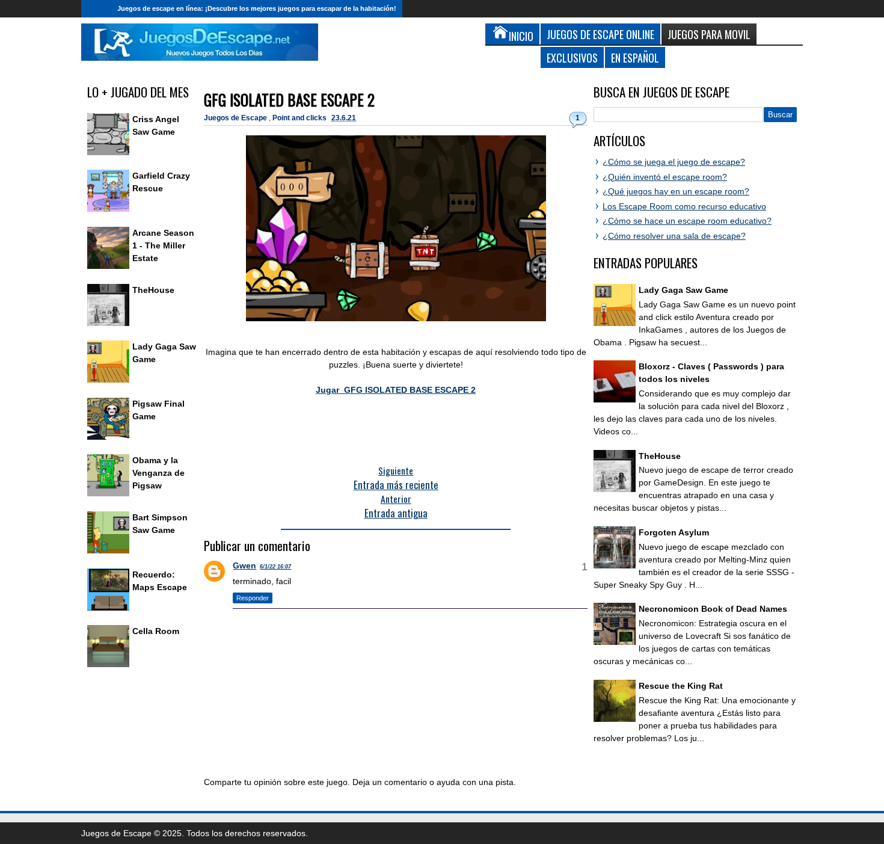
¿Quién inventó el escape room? (665, 177)
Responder (252, 598)
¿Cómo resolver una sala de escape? (674, 236)
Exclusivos (572, 57)
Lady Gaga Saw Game (683, 290)
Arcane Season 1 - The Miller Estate (163, 245)
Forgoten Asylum (674, 532)
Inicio (96, 8)
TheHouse (153, 290)
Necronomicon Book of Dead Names (713, 609)
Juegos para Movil (709, 34)
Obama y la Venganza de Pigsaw (158, 472)
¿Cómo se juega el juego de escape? (674, 162)
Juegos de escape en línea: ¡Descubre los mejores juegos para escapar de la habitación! (256, 8)
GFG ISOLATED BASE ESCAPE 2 (289, 99)
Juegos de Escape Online (600, 34)
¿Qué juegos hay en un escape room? (676, 191)
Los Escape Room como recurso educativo (684, 206)
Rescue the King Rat (681, 686)
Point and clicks (300, 118)
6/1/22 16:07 (275, 567)
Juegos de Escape (236, 118)
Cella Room (155, 631)
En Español (635, 57)
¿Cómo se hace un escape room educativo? (687, 221)
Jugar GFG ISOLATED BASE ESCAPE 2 (396, 390)
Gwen (244, 565)
